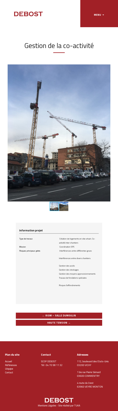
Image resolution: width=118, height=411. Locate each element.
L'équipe (9, 369)
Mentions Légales (47, 405)
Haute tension (59, 323)
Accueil (8, 361)
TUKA (77, 405)
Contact (9, 372)
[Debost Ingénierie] (28, 14)
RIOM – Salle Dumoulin (59, 315)
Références (11, 365)
